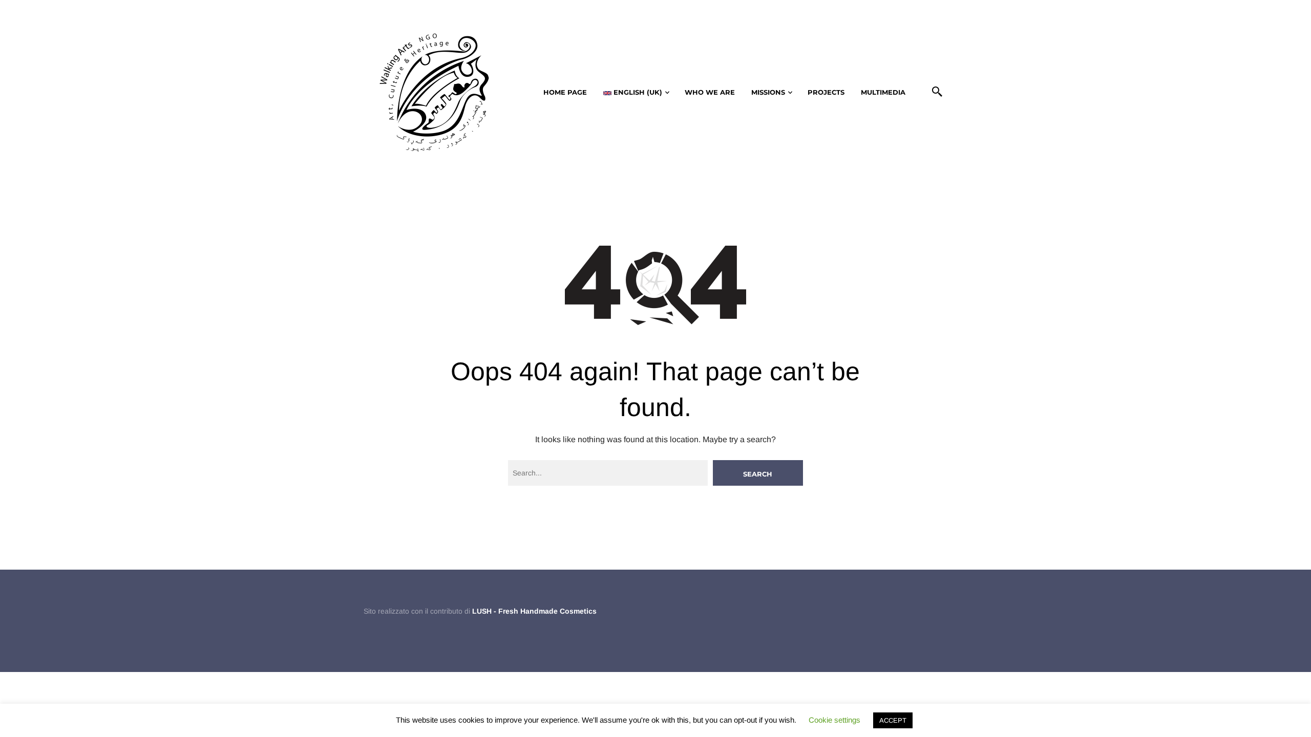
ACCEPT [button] (892, 720)
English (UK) (636, 92)
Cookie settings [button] (834, 720)
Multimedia (883, 92)
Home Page (565, 92)
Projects (826, 92)
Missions (768, 92)
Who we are (710, 92)
